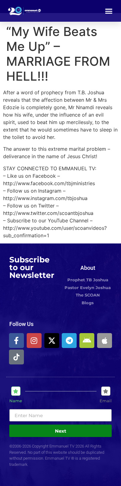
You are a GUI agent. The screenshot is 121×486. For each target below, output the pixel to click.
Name (15, 401)
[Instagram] (34, 340)
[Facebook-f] (16, 340)
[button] (109, 11)
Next (60, 431)
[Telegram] (69, 340)
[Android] (86, 340)
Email (106, 401)
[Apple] (104, 340)
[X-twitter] (51, 340)
